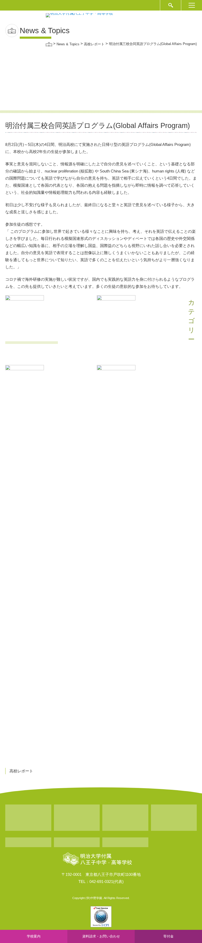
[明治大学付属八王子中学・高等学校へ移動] (49, 44)
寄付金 (168, 936)
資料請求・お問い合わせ (101, 936)
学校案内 (34, 936)
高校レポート (21, 771)
